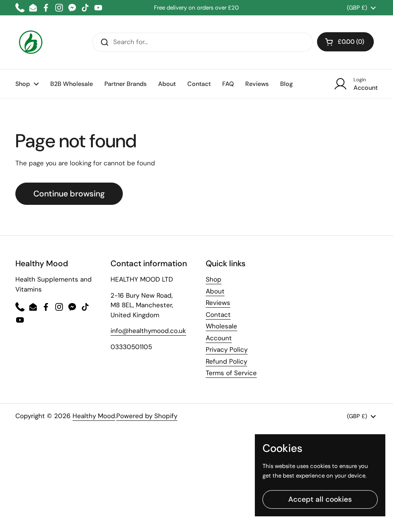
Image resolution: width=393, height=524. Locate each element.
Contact (218, 314)
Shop (213, 279)
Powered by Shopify (146, 416)
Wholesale (221, 326)
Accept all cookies (320, 499)
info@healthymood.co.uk (148, 330)
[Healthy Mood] (30, 42)
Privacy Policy (227, 349)
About (215, 291)
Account (219, 338)
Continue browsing (69, 193)
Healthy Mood (94, 416)
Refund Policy (226, 361)
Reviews (218, 302)
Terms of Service (231, 373)
